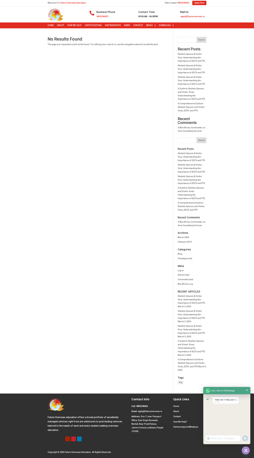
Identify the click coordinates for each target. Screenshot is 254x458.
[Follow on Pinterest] (73, 439)
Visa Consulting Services (190, 131)
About (60, 25)
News (127, 25)
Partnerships (113, 25)
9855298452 (183, 3)
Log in (181, 270)
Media (149, 25)
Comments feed (185, 279)
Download (165, 25)
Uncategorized (185, 258)
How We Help (74, 25)
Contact (138, 25)
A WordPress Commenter (190, 127)
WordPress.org (185, 284)
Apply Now (199, 3)
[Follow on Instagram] (56, 439)
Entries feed (183, 275)
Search (201, 40)
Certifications (93, 25)
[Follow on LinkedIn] (79, 439)
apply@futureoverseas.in (192, 16)
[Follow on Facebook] (50, 439)
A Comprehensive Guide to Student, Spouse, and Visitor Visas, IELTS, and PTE (191, 107)
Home (51, 25)
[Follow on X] (61, 439)
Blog (180, 254)
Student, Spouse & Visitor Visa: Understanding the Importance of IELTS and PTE (191, 57)
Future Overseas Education (73, 3)
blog (180, 382)
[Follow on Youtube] (67, 439)
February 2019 (185, 242)
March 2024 (183, 237)
